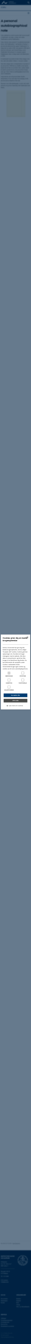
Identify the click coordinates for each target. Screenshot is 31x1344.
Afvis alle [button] (15, 700)
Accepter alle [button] (15, 695)
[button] (15, 706)
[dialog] (15, 672)
